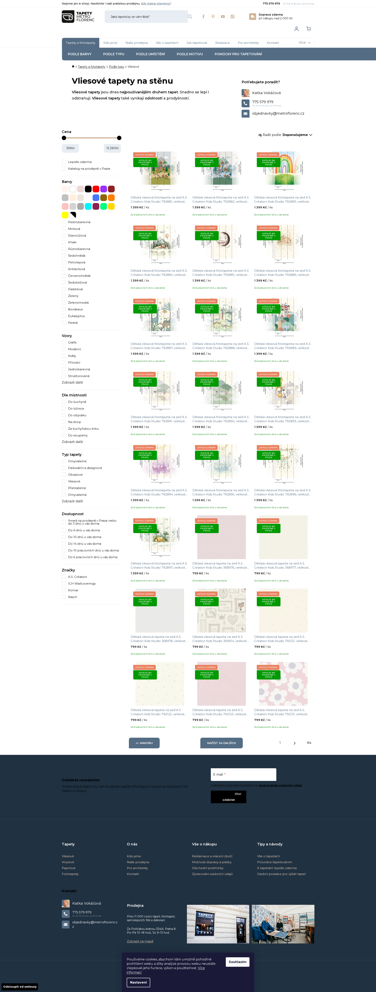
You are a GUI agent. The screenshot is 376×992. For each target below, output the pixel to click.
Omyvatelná (77, 494)
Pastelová (75, 289)
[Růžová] (65, 206)
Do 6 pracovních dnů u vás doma (92, 557)
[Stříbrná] (72, 206)
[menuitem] (80, 43)
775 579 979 (272, 3)
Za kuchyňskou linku (83, 428)
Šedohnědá (76, 255)
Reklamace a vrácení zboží (212, 856)
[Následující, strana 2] (294, 742)
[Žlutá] (65, 215)
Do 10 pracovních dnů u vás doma (93, 550)
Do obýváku (77, 415)
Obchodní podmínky (207, 868)
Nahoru (146, 743)
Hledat (190, 16)
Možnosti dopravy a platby (212, 862)
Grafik (72, 342)
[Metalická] (88, 197)
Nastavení (138, 982)
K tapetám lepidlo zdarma (277, 868)
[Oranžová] (111, 197)
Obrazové (75, 474)
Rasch (73, 596)
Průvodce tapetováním (274, 862)
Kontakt (133, 874)
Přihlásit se (225, 794)
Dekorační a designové (85, 467)
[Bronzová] (80, 189)
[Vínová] (96, 206)
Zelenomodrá (78, 302)
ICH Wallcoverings (82, 583)
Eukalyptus (76, 315)
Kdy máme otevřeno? (156, 3)
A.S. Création (78, 576)
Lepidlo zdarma (80, 161)
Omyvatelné (77, 461)
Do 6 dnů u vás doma (84, 530)
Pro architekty (137, 868)
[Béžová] (65, 189)
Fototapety (70, 874)
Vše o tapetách (268, 856)
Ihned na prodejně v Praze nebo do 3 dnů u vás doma (92, 522)
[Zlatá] (111, 206)
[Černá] (88, 189)
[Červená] (96, 189)
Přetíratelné (77, 488)
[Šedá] (80, 206)
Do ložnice (76, 408)
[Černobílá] (72, 215)
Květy (72, 355)
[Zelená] (103, 206)
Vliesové (74, 481)
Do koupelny (78, 435)
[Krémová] (72, 197)
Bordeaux (75, 309)
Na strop (74, 421)
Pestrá (73, 322)
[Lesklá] (80, 197)
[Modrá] (96, 197)
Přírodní (74, 362)
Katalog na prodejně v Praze (89, 168)
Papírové (68, 868)
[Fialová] (103, 189)
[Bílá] (72, 189)
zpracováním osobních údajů (280, 785)
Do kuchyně (77, 401)
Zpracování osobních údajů (212, 874)
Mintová (74, 228)
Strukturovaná (78, 375)
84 (309, 743)
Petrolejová (76, 262)
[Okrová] (103, 197)
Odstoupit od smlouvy (20, 986)
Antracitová (76, 269)
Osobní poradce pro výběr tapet (281, 874)
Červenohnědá (79, 275)
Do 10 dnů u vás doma (84, 536)
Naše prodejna (138, 862)
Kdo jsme (134, 856)
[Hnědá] (111, 189)
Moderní (74, 349)
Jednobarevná (79, 369)
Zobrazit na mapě (140, 941)
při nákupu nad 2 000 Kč (276, 16)
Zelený (73, 295)
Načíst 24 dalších (221, 743)
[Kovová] (65, 197)
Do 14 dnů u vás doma (84, 543)
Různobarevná (79, 248)
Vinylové (68, 862)
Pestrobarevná (79, 222)
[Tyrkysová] (88, 206)
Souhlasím (238, 962)
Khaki (72, 242)
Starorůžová (77, 235)
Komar (73, 590)
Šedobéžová (77, 282)
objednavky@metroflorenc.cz (278, 113)
